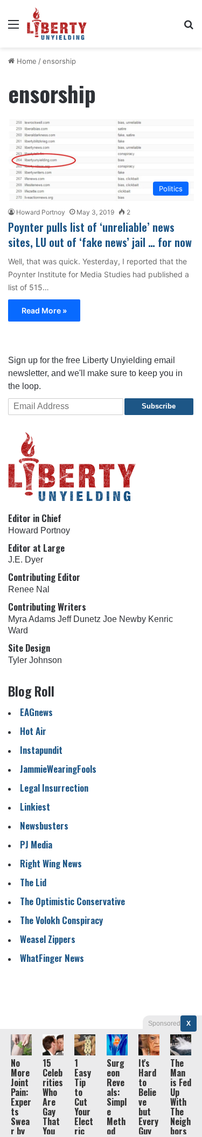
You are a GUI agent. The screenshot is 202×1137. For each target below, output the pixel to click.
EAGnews (36, 712)
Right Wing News (51, 863)
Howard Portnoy (40, 212)
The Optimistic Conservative (72, 901)
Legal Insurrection (54, 787)
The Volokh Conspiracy (61, 920)
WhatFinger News (52, 958)
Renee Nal (29, 589)
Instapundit (41, 750)
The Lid (33, 882)
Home (26, 61)
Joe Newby (124, 619)
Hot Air (33, 731)
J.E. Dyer (25, 559)
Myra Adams (31, 619)
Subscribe (159, 406)
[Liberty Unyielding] (57, 24)
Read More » (44, 310)
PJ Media (36, 844)
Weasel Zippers (47, 939)
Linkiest (35, 806)
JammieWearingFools (58, 768)
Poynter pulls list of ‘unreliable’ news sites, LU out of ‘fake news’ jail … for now (100, 234)
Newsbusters (44, 825)
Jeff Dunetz (79, 619)
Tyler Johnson (35, 660)
